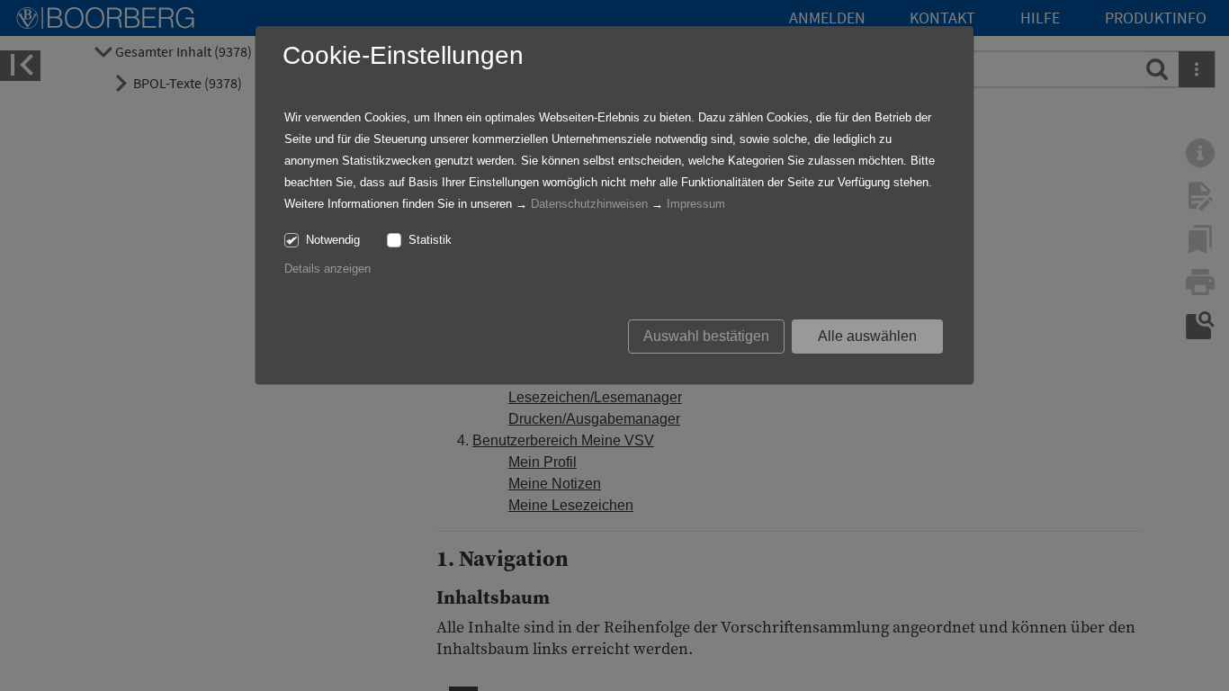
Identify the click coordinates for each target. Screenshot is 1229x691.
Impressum (696, 204)
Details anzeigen (327, 268)
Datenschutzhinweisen (589, 204)
